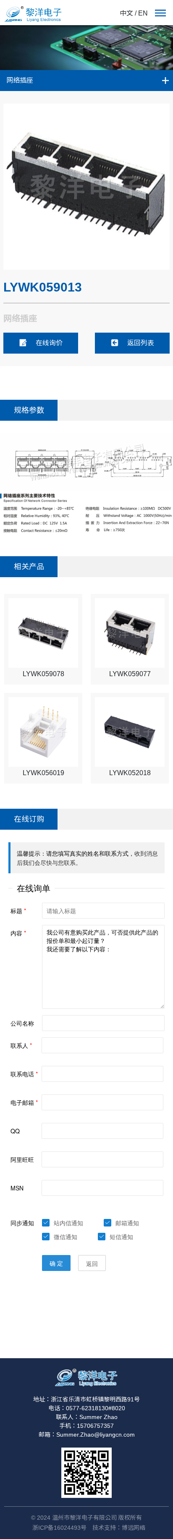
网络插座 (19, 80)
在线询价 (49, 342)
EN (143, 13)
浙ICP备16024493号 (59, 1527)
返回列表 (140, 342)
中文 (126, 13)
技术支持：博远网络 (118, 1527)
